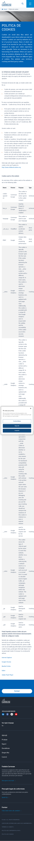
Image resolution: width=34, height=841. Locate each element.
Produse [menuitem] (4, 740)
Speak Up (5, 797)
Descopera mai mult (8, 780)
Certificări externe (8, 823)
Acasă (5, 9)
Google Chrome (6, 662)
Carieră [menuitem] (4, 757)
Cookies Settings (17, 421)
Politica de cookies (13, 9)
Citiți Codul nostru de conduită (11, 810)
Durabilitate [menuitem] (6, 748)
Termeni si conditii (7, 827)
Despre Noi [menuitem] (5, 753)
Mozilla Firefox (6, 666)
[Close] (31, 408)
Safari (3, 670)
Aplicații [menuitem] (4, 735)
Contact (17, 691)
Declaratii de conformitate (23, 823)
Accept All (17, 430)
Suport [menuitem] (4, 744)
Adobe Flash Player (7, 675)
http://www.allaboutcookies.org (11, 167)
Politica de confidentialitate (11, 830)
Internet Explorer (7, 657)
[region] (17, 420)
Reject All (17, 425)
